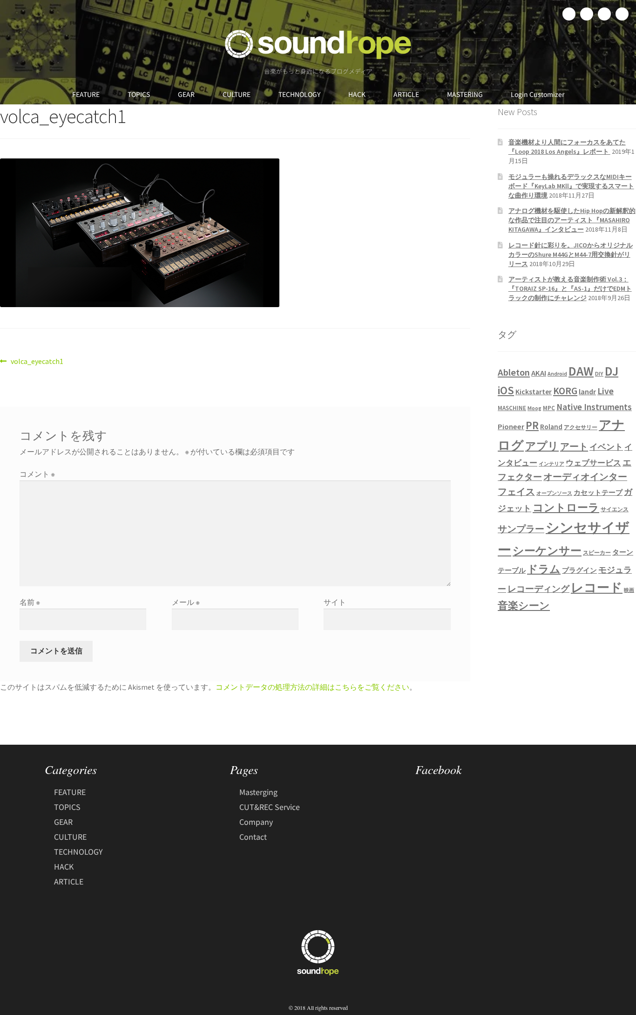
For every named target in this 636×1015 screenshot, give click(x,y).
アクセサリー (580, 427)
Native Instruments (594, 406)
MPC (549, 408)
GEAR (186, 94)
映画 (629, 590)
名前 (30, 602)
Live (605, 391)
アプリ (542, 446)
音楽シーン (524, 605)
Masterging (258, 791)
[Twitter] (586, 14)
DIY (599, 373)
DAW (581, 371)
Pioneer (511, 426)
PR (532, 425)
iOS (506, 391)
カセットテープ (598, 492)
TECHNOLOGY (299, 94)
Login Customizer (537, 94)
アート (574, 446)
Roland (551, 426)
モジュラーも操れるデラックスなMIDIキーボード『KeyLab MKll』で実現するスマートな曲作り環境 (571, 185)
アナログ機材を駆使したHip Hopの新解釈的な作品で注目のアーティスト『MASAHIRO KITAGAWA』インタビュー (572, 219)
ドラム (544, 569)
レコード (596, 587)
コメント (37, 474)
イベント (606, 446)
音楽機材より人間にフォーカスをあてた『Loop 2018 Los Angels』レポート (567, 147)
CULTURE (236, 94)
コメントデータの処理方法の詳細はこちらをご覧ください (312, 687)
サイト (335, 602)
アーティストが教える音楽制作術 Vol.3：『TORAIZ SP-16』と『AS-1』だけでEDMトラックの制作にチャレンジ (570, 288)
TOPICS (139, 94)
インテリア (551, 464)
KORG (565, 390)
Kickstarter (533, 391)
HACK (356, 94)
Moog (534, 408)
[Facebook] (568, 14)
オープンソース (554, 493)
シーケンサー (547, 551)
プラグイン (579, 570)
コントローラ (566, 507)
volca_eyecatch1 (36, 361)
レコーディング (538, 588)
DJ (611, 371)
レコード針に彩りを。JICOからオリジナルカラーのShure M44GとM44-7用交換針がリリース (570, 254)
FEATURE (86, 94)
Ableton (514, 372)
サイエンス (615, 509)
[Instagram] (604, 14)
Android (557, 373)
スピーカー (597, 552)
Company (256, 821)
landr (587, 392)
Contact (253, 836)
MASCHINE (512, 408)
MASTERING (465, 94)
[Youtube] (622, 14)
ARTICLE (406, 94)
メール (186, 602)
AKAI (538, 373)
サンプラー (521, 529)
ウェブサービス (593, 463)
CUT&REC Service (269, 806)
